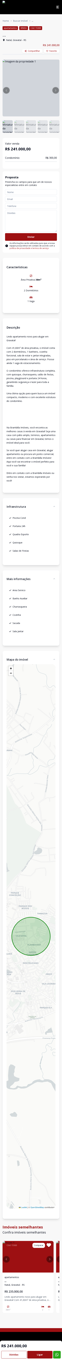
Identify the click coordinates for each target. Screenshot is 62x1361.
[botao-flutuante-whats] (57, 1354)
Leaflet (24, 1207)
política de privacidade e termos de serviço (29, 248)
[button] (6, 90)
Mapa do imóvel (17, 659)
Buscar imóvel (20, 20)
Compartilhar (34, 51)
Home (6, 20)
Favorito (53, 51)
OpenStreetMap (37, 1207)
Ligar (40, 1354)
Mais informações (19, 579)
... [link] (32, 20)
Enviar (31, 236)
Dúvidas (13, 1354)
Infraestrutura (16, 506)
